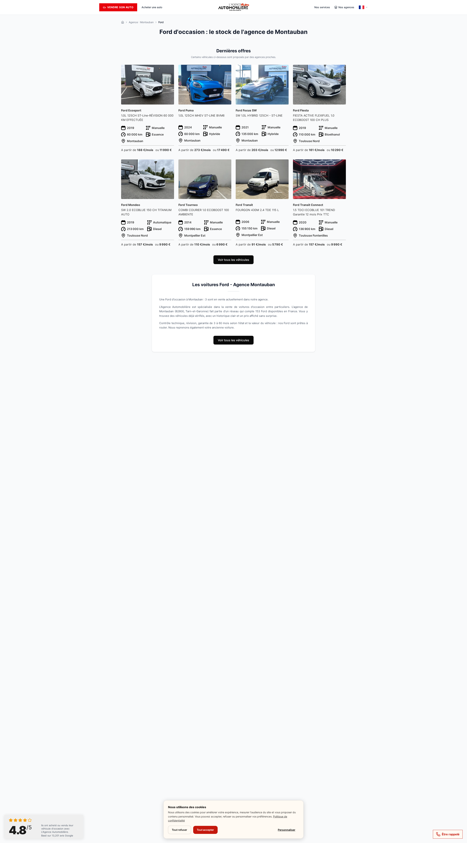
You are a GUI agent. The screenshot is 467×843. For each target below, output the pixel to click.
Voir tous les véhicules (233, 260)
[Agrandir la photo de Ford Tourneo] (226, 164)
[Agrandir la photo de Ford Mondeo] (169, 164)
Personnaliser (286, 829)
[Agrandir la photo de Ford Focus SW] (283, 69)
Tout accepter (205, 829)
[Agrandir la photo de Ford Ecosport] (169, 69)
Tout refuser (179, 829)
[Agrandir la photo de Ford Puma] (226, 69)
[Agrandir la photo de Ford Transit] (283, 164)
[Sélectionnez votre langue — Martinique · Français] (363, 7)
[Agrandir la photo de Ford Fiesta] (341, 69)
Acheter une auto (152, 7)
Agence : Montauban (141, 22)
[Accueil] (122, 22)
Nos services (322, 7)
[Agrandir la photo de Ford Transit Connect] (341, 164)
